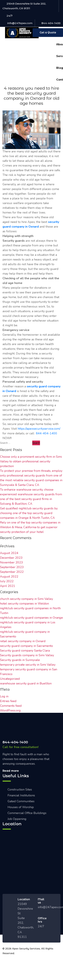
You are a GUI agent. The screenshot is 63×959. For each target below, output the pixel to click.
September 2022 (12, 572)
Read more (11, 770)
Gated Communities (21, 801)
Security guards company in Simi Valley (27, 655)
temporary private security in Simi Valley (27, 665)
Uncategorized (10, 679)
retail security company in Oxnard (23, 641)
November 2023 (11, 562)
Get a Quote (48, 32)
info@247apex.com (19, 23)
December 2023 (11, 558)
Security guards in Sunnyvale (20, 660)
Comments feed (11, 706)
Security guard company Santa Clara (25, 651)
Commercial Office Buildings (27, 813)
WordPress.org (10, 710)
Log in (4, 696)
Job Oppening (17, 819)
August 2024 (9, 553)
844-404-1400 (50, 23)
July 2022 (7, 581)
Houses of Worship (21, 807)
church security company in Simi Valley (26, 599)
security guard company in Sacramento (26, 646)
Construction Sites (20, 789)
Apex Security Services (26, 948)
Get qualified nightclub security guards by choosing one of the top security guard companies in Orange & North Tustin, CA (29, 513)
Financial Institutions (21, 795)
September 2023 (12, 567)
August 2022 (9, 576)
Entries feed (8, 701)
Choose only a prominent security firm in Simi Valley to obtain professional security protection (31, 461)
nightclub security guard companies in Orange (31, 618)
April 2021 (7, 586)
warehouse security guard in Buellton (26, 683)
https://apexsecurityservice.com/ (39, 429)
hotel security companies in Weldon (24, 604)
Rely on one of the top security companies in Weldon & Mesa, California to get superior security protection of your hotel (30, 527)
